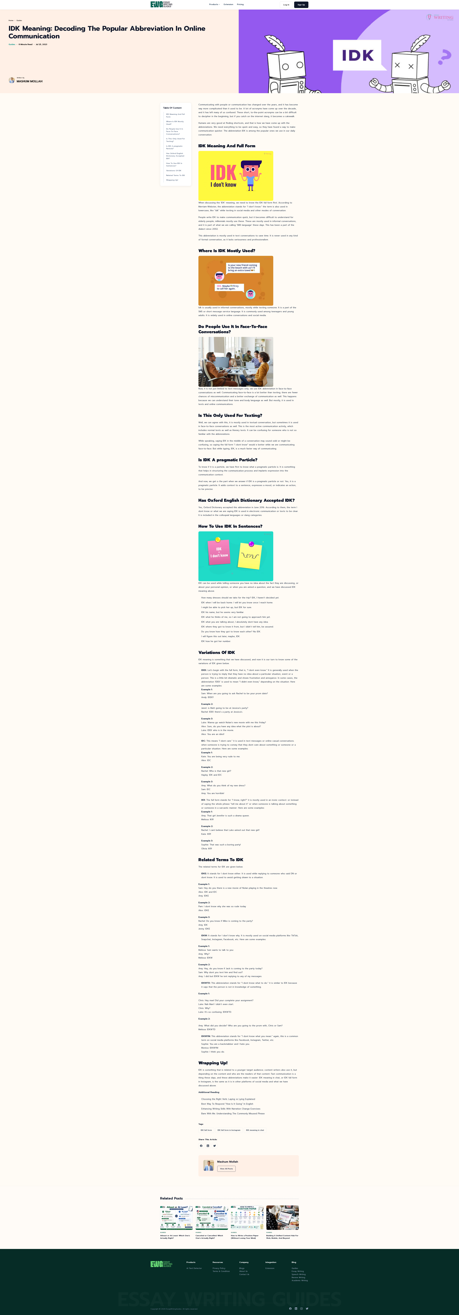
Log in (286, 4)
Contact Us (244, 1274)
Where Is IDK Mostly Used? (175, 122)
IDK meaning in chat (255, 1130)
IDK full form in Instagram (229, 1130)
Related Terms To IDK (175, 175)
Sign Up (301, 4)
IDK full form (206, 1130)
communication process (240, 470)
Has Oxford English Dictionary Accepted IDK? (175, 156)
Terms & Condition (221, 1271)
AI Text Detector (194, 1268)
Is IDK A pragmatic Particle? (174, 147)
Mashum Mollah (29, 81)
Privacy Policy (219, 1268)
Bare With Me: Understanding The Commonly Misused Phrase (233, 1113)
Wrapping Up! (172, 180)
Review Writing (298, 1277)
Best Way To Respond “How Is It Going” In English (227, 1103)
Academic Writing (300, 1280)
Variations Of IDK (173, 170)
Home (11, 20)
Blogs (241, 1268)
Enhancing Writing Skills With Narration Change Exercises (230, 1108)
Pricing (240, 4)
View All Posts (226, 1168)
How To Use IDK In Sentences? (174, 164)
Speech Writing (299, 1274)
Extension (228, 4)
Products (213, 4)
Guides (19, 20)
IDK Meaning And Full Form (175, 115)
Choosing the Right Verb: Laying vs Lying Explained (228, 1099)
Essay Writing (298, 1271)
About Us (243, 1271)
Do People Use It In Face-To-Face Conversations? (174, 131)
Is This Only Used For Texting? (175, 140)
